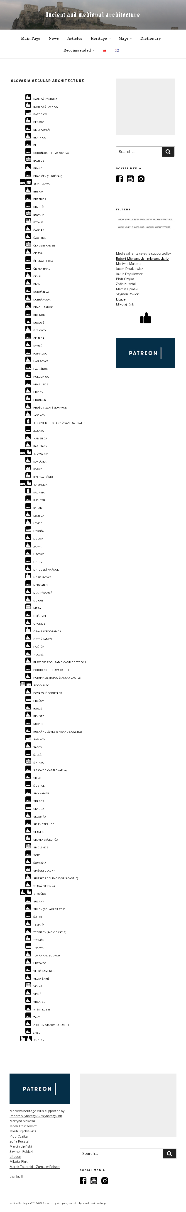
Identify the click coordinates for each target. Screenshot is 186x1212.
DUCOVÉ (38, 322)
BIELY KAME (41, 129)
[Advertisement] (145, 107)
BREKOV (38, 191)
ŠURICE (38, 917)
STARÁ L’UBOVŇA (44, 886)
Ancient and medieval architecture (93, 15)
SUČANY (38, 901)
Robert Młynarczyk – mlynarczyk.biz (142, 259)
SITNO (37, 778)
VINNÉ (37, 994)
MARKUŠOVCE (42, 577)
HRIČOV (38, 392)
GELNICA (38, 338)
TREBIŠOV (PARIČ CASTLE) (49, 932)
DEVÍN (37, 276)
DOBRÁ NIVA (41, 292)
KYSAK (37, 508)
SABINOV (39, 739)
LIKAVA (37, 546)
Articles (74, 38)
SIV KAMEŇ (41, 793)
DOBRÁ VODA (42, 299)
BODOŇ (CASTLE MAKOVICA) (51, 153)
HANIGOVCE (41, 361)
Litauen (121, 299)
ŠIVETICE (39, 785)
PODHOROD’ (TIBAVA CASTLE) (52, 670)
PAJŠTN (38, 646)
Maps (124, 38)
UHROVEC (39, 963)
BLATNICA (39, 137)
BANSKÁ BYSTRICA (45, 99)
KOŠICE (37, 469)
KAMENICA (40, 438)
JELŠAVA (38, 430)
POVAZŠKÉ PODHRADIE (48, 693)
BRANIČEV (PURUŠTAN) (47, 176)
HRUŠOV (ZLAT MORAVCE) (50, 407)
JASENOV (39, 415)
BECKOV (38, 122)
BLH (35, 145)
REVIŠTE (38, 716)
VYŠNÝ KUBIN (41, 1009)
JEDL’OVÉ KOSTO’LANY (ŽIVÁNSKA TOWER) (59, 423)
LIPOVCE (38, 554)
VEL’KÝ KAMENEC (43, 971)
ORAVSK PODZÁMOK (47, 631)
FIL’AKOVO (39, 330)
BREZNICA (39, 199)
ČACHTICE (39, 237)
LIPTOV (37, 562)
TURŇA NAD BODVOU (46, 955)
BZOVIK (38, 222)
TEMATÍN (38, 924)
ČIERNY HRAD (41, 268)
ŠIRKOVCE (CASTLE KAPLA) (50, 770)
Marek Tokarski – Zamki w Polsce (35, 1167)
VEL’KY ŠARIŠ (41, 978)
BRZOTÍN (38, 207)
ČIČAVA (38, 253)
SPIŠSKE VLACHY (44, 870)
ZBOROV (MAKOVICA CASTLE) (51, 1025)
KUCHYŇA (39, 500)
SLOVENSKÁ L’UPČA (45, 839)
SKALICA (38, 809)
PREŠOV (38, 701)
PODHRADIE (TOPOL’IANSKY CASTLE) (57, 677)
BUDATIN (38, 214)
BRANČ (37, 168)
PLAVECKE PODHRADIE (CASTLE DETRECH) (59, 662)
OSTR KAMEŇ (42, 639)
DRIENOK (39, 315)
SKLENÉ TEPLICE (43, 824)
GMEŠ (37, 346)
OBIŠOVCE (40, 616)
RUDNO (38, 724)
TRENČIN (38, 940)
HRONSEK (39, 400)
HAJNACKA (40, 353)
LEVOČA (38, 531)
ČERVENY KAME (44, 245)
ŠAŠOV (37, 747)
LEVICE (37, 523)
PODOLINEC (41, 685)
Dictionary (150, 38)
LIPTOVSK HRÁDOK (46, 569)
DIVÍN (36, 284)
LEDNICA (38, 515)
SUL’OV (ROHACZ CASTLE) (49, 909)
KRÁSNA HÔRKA (43, 477)
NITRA (37, 608)
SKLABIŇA (39, 816)
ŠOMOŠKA (39, 863)
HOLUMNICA (41, 376)
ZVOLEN (39, 1040)
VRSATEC (39, 1001)
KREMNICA (40, 484)
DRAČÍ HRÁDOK (43, 307)
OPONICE (39, 623)
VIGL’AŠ (37, 986)
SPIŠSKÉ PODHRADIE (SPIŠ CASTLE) (55, 878)
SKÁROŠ (38, 801)
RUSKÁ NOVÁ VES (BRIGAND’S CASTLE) (57, 731)
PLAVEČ (39, 654)
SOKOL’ (37, 855)
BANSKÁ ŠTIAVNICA (45, 106)
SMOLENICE (40, 847)
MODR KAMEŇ (42, 592)
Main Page (30, 38)
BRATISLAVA (42, 183)
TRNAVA (38, 947)
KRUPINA (39, 492)
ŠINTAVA (38, 762)
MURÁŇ (38, 600)
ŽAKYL (37, 1017)
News (54, 38)
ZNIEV (36, 1032)
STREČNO (40, 893)
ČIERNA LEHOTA (43, 261)
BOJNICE (38, 160)
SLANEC (38, 832)
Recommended (77, 50)
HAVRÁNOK (40, 369)
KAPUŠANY (40, 446)
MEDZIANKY (40, 585)
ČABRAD (38, 230)
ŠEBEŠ (37, 755)
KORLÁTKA (39, 461)
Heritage (99, 38)
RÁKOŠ (37, 708)
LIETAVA (38, 538)
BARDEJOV (40, 114)
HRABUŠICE (40, 384)
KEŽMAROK (41, 454)
